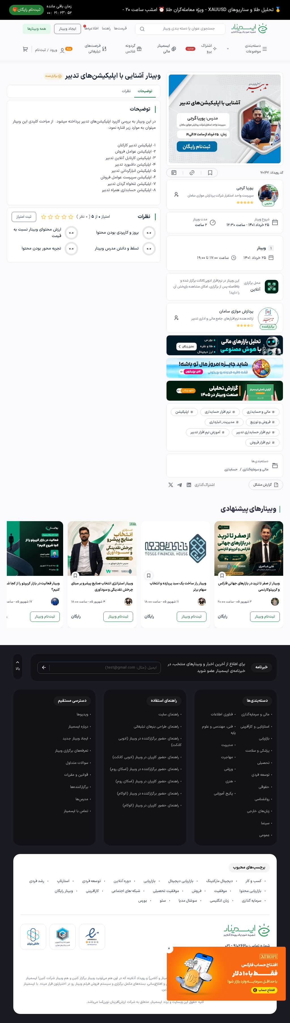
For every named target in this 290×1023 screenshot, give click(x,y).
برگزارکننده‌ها (79, 787)
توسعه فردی (260, 775)
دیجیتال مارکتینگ (220, 881)
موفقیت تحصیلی (166, 891)
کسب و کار (254, 881)
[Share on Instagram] (170, 484)
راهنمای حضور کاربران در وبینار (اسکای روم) (148, 781)
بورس (143, 901)
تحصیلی (263, 763)
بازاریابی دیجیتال (181, 881)
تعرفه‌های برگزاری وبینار (72, 751)
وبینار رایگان (64, 891)
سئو (163, 901)
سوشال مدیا (188, 901)
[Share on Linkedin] (188, 484)
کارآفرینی (93, 891)
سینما (265, 823)
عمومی (264, 835)
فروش (197, 891)
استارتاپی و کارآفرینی (255, 727)
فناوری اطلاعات (222, 714)
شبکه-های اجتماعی (126, 891)
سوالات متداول (77, 763)
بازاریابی (264, 738)
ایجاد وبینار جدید (76, 738)
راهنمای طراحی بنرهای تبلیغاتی (157, 727)
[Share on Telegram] (179, 484)
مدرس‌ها (82, 799)
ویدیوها (83, 714)
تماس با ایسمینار (76, 811)
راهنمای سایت (169, 714)
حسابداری (231, 469)
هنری (229, 781)
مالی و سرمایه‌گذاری (255, 469)
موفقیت (221, 891)
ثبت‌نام (40, 50)
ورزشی (229, 769)
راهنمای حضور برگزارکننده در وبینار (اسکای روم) (145, 769)
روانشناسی (262, 799)
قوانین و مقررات (76, 775)
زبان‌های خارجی (258, 811)
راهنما (106, 28)
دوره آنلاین (123, 881)
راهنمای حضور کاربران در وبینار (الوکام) (151, 805)
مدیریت (227, 745)
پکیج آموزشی (224, 793)
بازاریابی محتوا (251, 891)
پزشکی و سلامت (258, 751)
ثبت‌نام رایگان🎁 (26, 10)
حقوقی (264, 787)
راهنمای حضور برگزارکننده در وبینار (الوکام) (148, 793)
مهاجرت (227, 757)
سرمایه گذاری (252, 901)
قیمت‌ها (120, 28)
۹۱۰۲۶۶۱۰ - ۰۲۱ (236, 946)
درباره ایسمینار (78, 727)
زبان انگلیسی (220, 901)
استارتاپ (63, 881)
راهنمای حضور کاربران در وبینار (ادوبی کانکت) (146, 757)
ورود (53, 50)
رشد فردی (37, 881)
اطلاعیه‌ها (91, 28)
